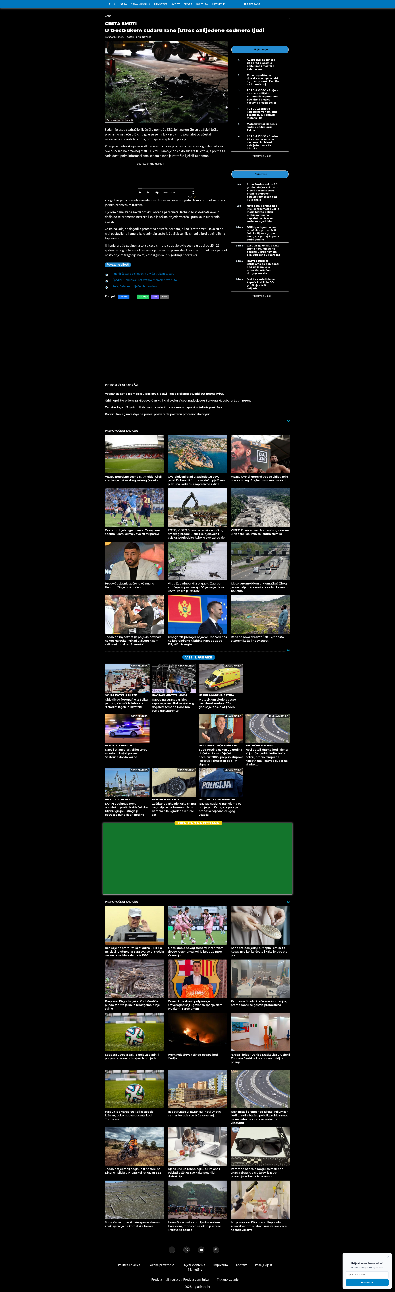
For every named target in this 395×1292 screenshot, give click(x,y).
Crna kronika (140, 4)
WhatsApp (143, 296)
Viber (154, 296)
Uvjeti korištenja (194, 1265)
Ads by (190, 197)
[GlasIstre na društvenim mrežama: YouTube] (205, 1250)
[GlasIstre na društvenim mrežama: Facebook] (176, 1250)
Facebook (123, 296)
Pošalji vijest (263, 1265)
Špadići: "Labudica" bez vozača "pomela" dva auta (145, 280)
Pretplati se (367, 1282)
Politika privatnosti (161, 1265)
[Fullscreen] (193, 192)
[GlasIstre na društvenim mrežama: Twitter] (190, 1250)
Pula (112, 4)
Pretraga (253, 4)
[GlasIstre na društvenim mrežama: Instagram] (220, 1250)
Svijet (175, 4)
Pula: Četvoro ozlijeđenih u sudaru (135, 286)
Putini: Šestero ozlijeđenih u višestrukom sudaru (144, 273)
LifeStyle (218, 4)
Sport (188, 4)
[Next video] (148, 192)
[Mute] (157, 192)
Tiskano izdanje (228, 1280)
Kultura (202, 4)
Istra (123, 4)
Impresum (221, 1265)
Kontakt (242, 1265)
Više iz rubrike (198, 657)
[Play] (139, 192)
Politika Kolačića (129, 1265)
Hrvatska (160, 4)
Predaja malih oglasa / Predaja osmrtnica (180, 1280)
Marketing (195, 1270)
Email (164, 296)
